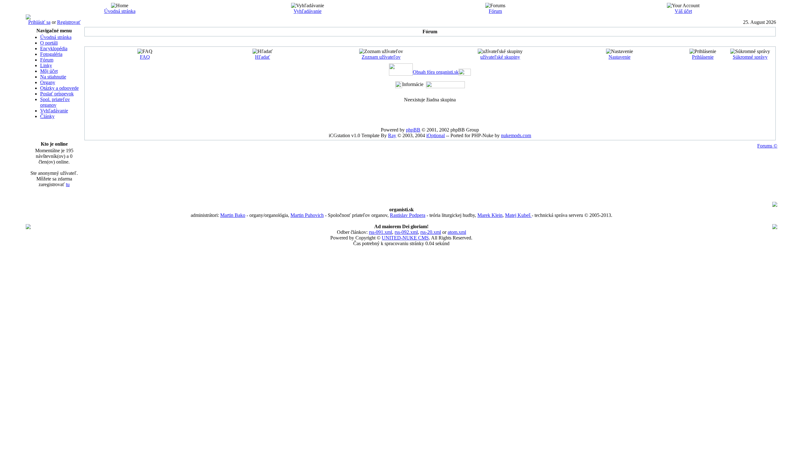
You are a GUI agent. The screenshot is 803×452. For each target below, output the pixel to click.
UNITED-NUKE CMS (405, 237)
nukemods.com (516, 135)
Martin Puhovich (307, 215)
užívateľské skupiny (500, 57)
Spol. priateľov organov (55, 102)
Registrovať (69, 22)
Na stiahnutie (53, 76)
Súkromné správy (750, 57)
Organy (47, 82)
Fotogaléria (51, 54)
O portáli (49, 43)
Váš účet (683, 11)
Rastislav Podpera (407, 215)
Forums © (767, 145)
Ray (392, 135)
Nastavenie (619, 57)
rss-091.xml (380, 232)
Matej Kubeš (518, 215)
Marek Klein (490, 215)
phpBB (413, 129)
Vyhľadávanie (308, 11)
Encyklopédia (53, 48)
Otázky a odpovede (59, 88)
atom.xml (457, 232)
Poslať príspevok (57, 93)
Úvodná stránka (120, 11)
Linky (46, 65)
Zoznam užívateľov (381, 57)
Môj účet (49, 71)
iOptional (435, 135)
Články (47, 116)
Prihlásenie (703, 57)
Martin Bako (232, 215)
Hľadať (262, 57)
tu (68, 184)
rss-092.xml (406, 232)
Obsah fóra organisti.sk (436, 72)
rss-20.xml (430, 232)
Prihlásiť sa (39, 22)
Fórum (495, 11)
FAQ (145, 57)
